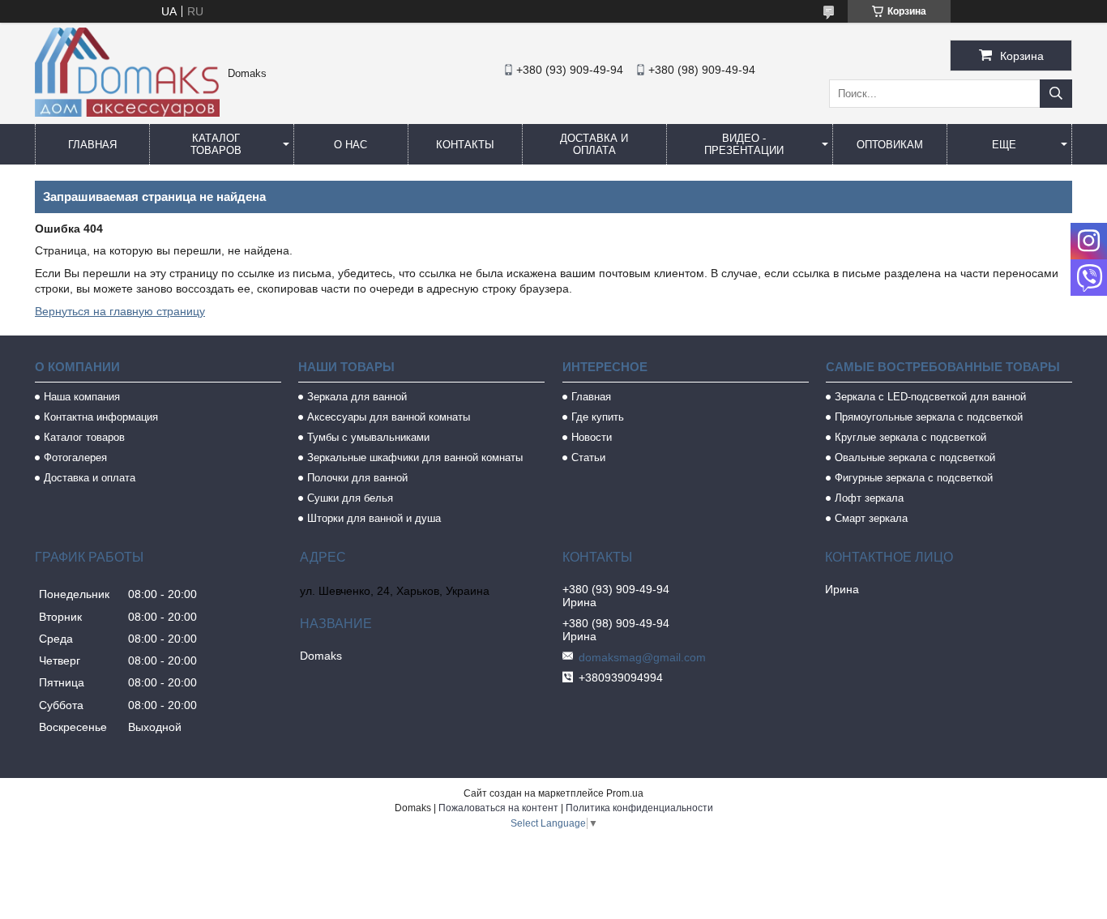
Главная (92, 145)
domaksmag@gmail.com (642, 657)
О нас (350, 145)
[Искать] (1056, 93)
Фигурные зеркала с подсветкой (914, 478)
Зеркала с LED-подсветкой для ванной (930, 397)
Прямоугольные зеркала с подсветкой (929, 417)
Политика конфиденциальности (639, 808)
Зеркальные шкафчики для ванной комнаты (415, 457)
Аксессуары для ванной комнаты (388, 417)
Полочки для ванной (357, 478)
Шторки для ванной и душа (374, 518)
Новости (591, 437)
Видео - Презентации (744, 144)
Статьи (588, 457)
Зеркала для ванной (357, 397)
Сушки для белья (350, 498)
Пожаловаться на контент (498, 808)
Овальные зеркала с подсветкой (915, 457)
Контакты (465, 145)
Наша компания (82, 397)
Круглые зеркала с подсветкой (910, 437)
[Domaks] (127, 112)
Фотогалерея (75, 457)
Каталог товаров (215, 144)
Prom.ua (624, 793)
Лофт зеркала (869, 498)
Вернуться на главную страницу (120, 311)
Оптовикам (890, 145)
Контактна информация (101, 417)
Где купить (597, 417)
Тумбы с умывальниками (368, 437)
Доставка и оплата (594, 144)
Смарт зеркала (871, 518)
